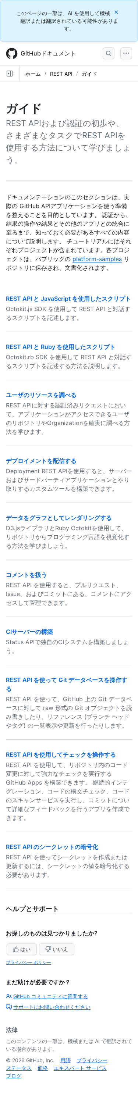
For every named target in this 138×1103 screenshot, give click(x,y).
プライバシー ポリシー (28, 962)
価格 (43, 1068)
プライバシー (92, 1060)
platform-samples (97, 259)
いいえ (60, 949)
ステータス (19, 1068)
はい (25, 949)
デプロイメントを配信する (41, 460)
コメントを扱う (26, 574)
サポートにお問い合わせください (52, 1007)
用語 (65, 1060)
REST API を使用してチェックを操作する (61, 754)
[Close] (117, 12)
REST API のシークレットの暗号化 (52, 846)
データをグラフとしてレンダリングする (59, 517)
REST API (61, 74)
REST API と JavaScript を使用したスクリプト (68, 298)
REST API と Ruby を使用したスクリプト (61, 346)
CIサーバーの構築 (29, 631)
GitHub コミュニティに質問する (50, 996)
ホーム (33, 74)
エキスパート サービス (80, 1068)
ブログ (13, 1075)
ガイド (89, 74)
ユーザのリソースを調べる (41, 395)
